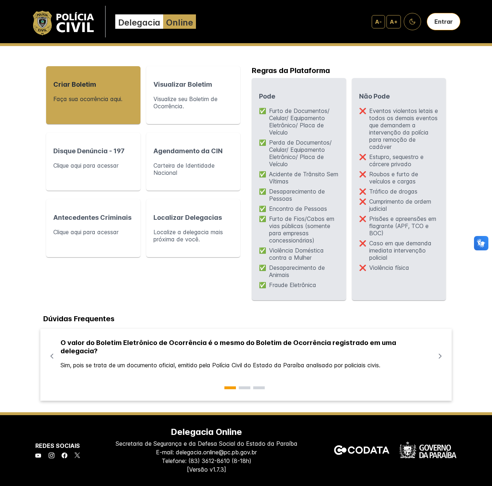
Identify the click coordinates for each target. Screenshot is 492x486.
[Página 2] (244, 387)
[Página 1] (230, 387)
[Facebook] (64, 455)
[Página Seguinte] (440, 356)
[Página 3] (259, 387)
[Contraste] (412, 21)
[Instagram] (51, 455)
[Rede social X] (77, 455)
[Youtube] (38, 455)
